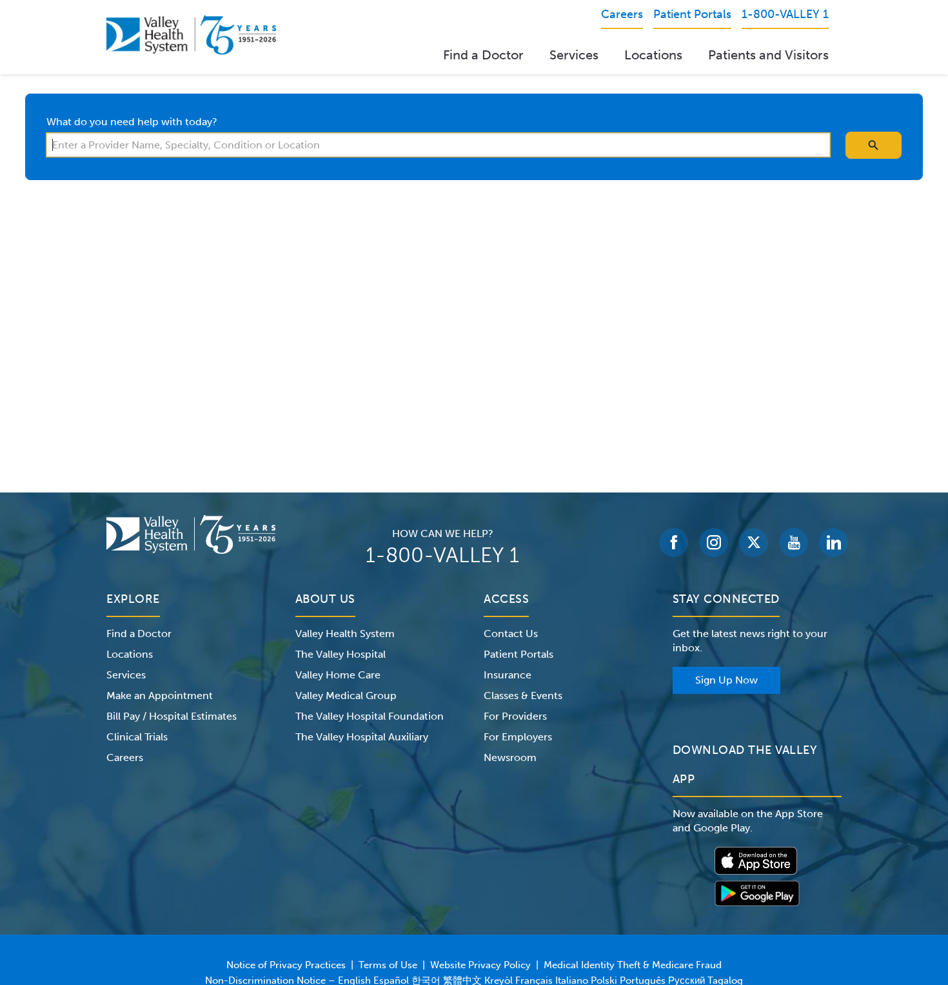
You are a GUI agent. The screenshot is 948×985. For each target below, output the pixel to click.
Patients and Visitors (768, 55)
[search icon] (873, 145)
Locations (653, 55)
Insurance (507, 675)
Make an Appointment (159, 695)
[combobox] (438, 145)
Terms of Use (388, 965)
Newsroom (510, 757)
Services (573, 55)
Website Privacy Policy (480, 965)
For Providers (515, 716)
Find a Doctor (483, 55)
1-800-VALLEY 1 (442, 555)
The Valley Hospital (340, 654)
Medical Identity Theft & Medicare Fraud (633, 965)
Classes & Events (523, 695)
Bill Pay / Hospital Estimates (171, 716)
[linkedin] (833, 542)
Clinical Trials (137, 737)
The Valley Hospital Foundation (369, 716)
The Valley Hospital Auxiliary (361, 737)
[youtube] (793, 542)
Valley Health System (345, 633)
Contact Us (511, 633)
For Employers (518, 737)
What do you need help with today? (131, 122)
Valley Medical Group (346, 695)
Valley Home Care (337, 675)
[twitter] (753, 542)
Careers (124, 757)
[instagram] (713, 542)
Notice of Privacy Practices (286, 965)
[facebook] (673, 542)
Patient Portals (518, 654)
